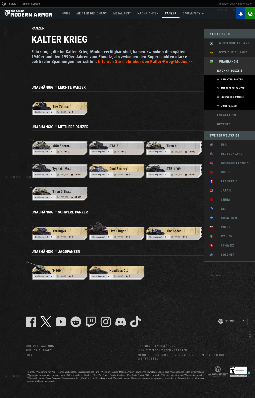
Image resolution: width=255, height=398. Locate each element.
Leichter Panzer (232, 79)
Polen (223, 227)
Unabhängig (226, 61)
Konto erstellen (244, 3)
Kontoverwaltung (40, 346)
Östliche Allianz (231, 52)
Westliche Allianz (232, 43)
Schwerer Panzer (233, 97)
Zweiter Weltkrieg (224, 135)
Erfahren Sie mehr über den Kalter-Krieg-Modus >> (145, 61)
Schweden (226, 218)
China (222, 199)
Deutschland (229, 154)
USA (221, 144)
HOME (66, 13)
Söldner (224, 254)
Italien (223, 236)
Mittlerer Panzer (233, 88)
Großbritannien (232, 163)
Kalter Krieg (220, 34)
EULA (29, 355)
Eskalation (223, 115)
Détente (220, 124)
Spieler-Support (39, 350)
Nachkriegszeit (226, 71)
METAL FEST (122, 13)
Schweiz (224, 245)
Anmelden (223, 3)
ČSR (221, 209)
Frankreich (227, 181)
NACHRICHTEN (148, 13)
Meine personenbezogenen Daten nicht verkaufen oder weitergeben (182, 357)
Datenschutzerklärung (157, 346)
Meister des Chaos (91, 13)
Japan (223, 190)
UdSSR (223, 172)
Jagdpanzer (229, 106)
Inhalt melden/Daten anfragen (162, 350)
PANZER (170, 13)
